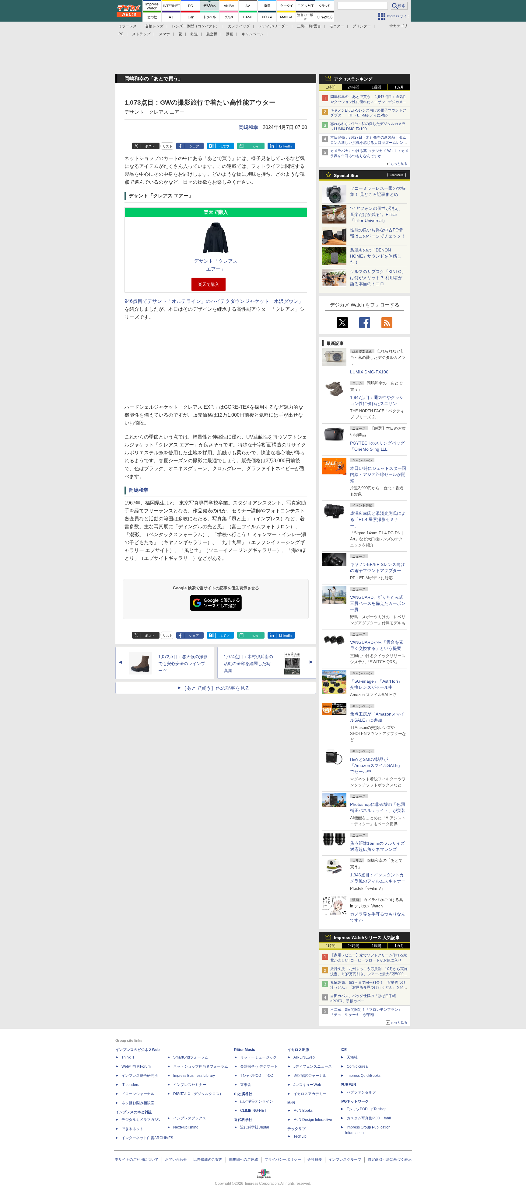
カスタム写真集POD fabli (369, 1118)
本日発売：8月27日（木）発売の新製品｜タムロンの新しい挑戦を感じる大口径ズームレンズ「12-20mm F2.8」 (368, 142)
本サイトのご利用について (137, 1159)
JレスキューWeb (307, 1085)
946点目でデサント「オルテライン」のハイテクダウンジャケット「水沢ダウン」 (213, 301)
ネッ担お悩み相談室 (137, 1103)
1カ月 (399, 87)
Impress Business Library (194, 1075)
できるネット (132, 1129)
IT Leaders (130, 1085)
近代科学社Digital (254, 1127)
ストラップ (141, 34)
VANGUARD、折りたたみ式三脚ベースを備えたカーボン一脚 (377, 603)
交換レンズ (154, 26)
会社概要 (314, 1159)
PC (121, 34)
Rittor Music (244, 1050)
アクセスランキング (353, 79)
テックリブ (296, 1129)
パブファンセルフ (361, 1092)
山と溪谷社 (243, 1094)
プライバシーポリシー (283, 1159)
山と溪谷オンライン (256, 1101)
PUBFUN (348, 1085)
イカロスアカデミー (309, 1094)
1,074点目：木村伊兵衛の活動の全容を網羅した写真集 (248, 663)
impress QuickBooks (363, 1075)
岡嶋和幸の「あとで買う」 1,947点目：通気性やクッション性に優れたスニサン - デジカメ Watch (368, 102)
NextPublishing (185, 1127)
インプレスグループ (344, 1159)
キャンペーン (253, 34)
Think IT (128, 1057)
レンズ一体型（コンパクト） (195, 26)
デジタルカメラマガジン (141, 1120)
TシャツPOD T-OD (256, 1075)
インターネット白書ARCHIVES (147, 1138)
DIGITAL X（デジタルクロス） (198, 1094)
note (255, 146)
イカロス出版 (298, 1050)
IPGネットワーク (355, 1101)
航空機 (211, 34)
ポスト (150, 146)
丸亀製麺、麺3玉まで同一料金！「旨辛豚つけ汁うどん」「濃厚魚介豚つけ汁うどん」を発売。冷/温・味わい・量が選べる (367, 987)
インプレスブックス (189, 1118)
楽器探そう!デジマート (259, 1066)
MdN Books (303, 1110)
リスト (168, 146)
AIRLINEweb (304, 1057)
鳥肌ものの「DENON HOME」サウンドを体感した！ (375, 256)
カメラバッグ (239, 26)
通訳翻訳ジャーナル (309, 1075)
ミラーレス (127, 26)
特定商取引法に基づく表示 (390, 1159)
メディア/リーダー (273, 26)
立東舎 (245, 1085)
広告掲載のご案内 (208, 1159)
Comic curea (357, 1066)
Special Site (346, 175)
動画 (229, 34)
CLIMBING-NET (253, 1110)
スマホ (164, 34)
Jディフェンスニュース (312, 1066)
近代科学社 (243, 1120)
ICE (344, 1050)
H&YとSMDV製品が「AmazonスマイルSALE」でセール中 (376, 765)
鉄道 (194, 34)
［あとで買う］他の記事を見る (216, 688)
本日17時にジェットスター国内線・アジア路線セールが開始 (378, 474)
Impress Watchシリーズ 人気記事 (367, 937)
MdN (291, 1103)
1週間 (376, 87)
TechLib (300, 1136)
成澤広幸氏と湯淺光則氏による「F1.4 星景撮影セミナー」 (377, 519)
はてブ (224, 146)
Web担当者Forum (136, 1066)
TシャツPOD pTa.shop (367, 1109)
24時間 (353, 87)
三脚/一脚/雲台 (309, 26)
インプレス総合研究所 (139, 1075)
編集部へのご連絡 (243, 1159)
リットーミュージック (258, 1057)
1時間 (330, 87)
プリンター (361, 26)
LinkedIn (285, 146)
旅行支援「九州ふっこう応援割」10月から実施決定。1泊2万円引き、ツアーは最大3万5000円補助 (369, 974)
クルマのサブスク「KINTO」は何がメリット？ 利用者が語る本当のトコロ (378, 277)
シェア (194, 146)
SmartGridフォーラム (190, 1057)
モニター (336, 26)
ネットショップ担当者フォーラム (200, 1066)
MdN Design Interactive (312, 1120)
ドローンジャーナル (137, 1094)
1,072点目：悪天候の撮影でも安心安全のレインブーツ (183, 663)
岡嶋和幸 (248, 127)
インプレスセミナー (189, 1085)
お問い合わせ (176, 1159)
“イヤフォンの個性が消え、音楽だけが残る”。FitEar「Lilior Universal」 (376, 214)
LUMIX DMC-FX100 (369, 371)
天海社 (352, 1057)
